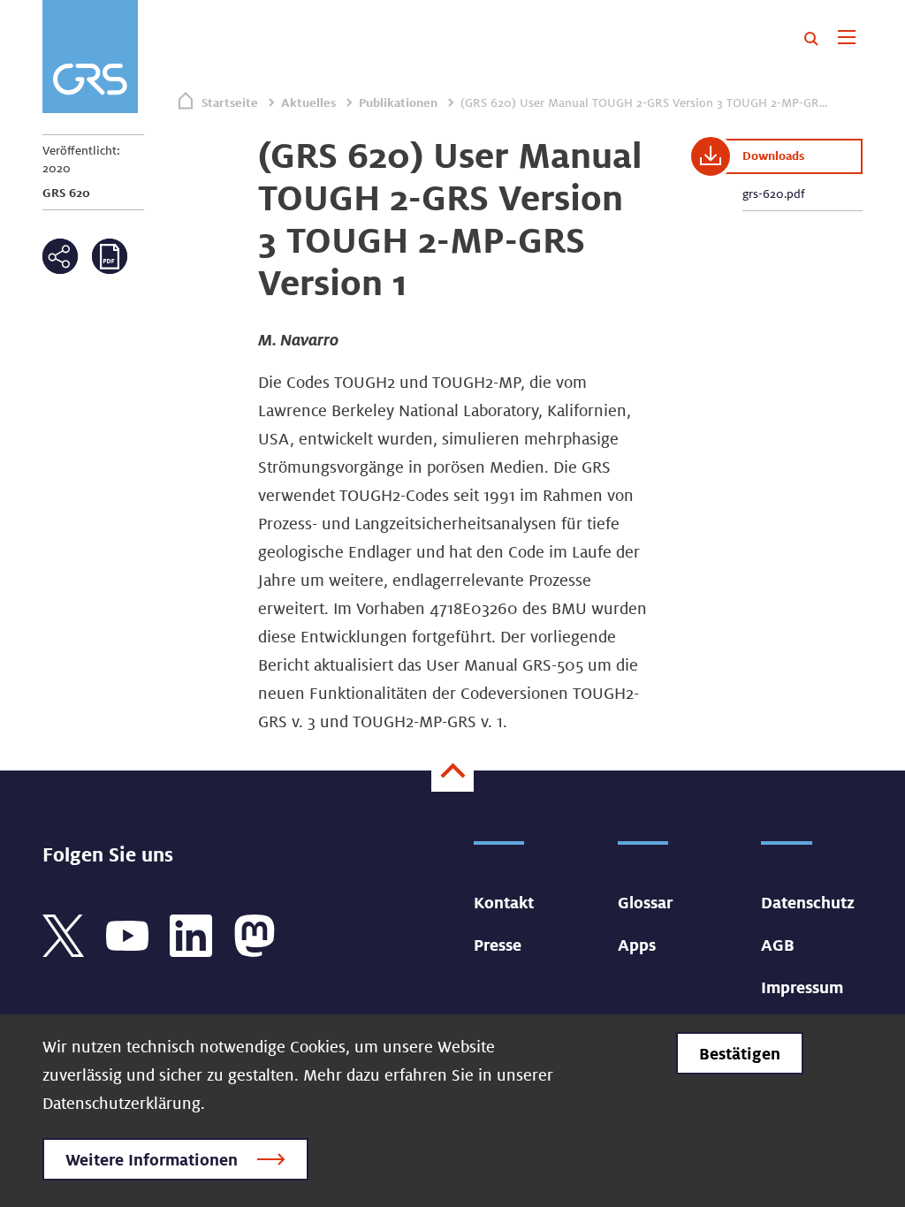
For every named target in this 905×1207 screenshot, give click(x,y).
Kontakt (504, 902)
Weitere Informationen (151, 1159)
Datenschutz (808, 902)
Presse (497, 944)
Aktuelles (308, 102)
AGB (778, 944)
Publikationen (398, 102)
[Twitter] (63, 934)
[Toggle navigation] (846, 39)
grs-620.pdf (773, 193)
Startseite (230, 102)
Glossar (645, 902)
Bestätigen (739, 1053)
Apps (637, 944)
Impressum (802, 987)
